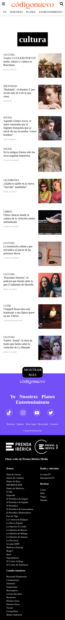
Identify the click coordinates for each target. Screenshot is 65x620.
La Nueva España (14, 523)
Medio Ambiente (14, 614)
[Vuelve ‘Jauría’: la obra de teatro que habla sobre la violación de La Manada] (50, 348)
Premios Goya (12, 601)
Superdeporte (12, 557)
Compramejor (12, 580)
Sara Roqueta (9, 139)
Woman (43, 500)
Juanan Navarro (11, 160)
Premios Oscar (13, 604)
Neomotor (11, 597)
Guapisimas (11, 587)
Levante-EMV (13, 544)
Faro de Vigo (12, 516)
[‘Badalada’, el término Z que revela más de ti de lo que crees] (50, 97)
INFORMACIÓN (14, 485)
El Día (9, 492)
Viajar (43, 496)
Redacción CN (9, 70)
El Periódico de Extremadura (19, 509)
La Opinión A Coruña (16, 526)
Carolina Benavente (13, 321)
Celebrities (11, 180)
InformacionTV (47, 478)
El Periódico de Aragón (17, 498)
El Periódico (12, 505)
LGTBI (7, 305)
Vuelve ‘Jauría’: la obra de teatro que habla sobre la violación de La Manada (17, 344)
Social (7, 117)
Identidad (10, 86)
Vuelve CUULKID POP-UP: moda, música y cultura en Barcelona (19, 61)
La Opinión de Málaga (17, 533)
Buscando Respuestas (16, 576)
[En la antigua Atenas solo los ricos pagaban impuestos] (50, 159)
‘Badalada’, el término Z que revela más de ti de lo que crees (19, 93)
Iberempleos (12, 590)
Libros (7, 211)
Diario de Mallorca (15, 488)
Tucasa (9, 607)
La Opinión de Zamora (17, 537)
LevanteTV (45, 474)
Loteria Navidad (14, 594)
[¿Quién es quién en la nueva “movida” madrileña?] (50, 191)
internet (7, 101)
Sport (8, 554)
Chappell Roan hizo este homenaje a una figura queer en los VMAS (18, 312)
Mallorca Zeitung (14, 547)
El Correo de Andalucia (17, 564)
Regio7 (9, 551)
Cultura (9, 54)
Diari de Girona (13, 474)
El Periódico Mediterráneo (18, 512)
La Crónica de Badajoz (17, 519)
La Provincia (12, 540)
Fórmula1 (10, 583)
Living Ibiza (12, 611)
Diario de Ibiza (13, 481)
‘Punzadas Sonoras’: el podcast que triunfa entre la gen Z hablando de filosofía (18, 281)
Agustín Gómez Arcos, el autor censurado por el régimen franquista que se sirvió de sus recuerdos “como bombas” (19, 127)
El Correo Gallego (14, 561)
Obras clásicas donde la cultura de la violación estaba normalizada (19, 218)
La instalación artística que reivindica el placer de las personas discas (17, 250)
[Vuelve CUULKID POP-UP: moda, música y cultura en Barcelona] (50, 65)
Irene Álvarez (10, 192)
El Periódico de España (17, 502)
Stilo (42, 493)
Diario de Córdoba (15, 478)
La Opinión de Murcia (16, 530)
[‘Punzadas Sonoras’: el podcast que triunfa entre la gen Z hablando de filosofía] (50, 285)
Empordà (10, 495)
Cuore (43, 489)
